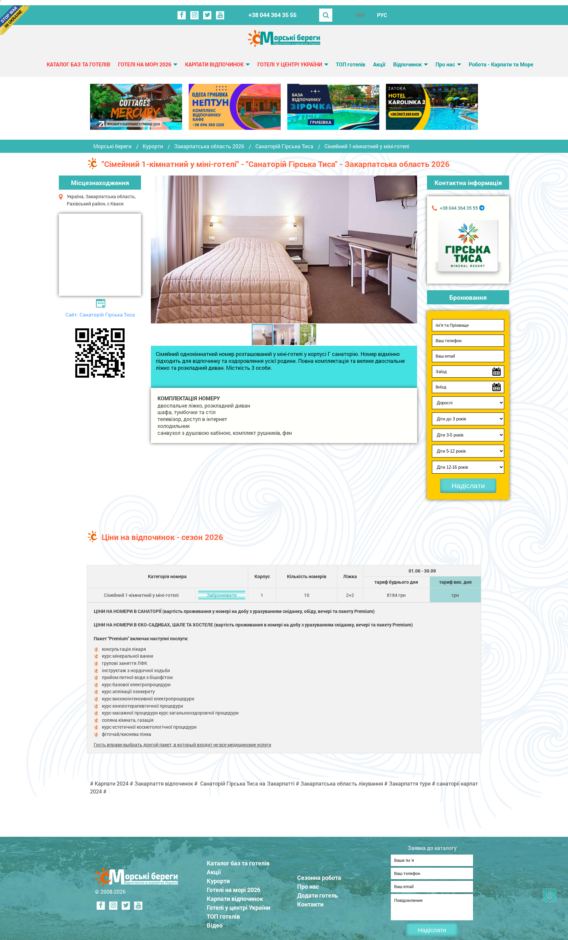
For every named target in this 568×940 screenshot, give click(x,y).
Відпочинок (407, 64)
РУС (382, 15)
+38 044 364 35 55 (272, 15)
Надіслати (468, 485)
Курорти (153, 146)
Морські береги (112, 146)
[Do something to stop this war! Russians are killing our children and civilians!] (15, 20)
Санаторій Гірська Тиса (284, 146)
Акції (379, 64)
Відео (215, 925)
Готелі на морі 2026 (144, 64)
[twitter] (207, 15)
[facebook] (182, 15)
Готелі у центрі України (289, 64)
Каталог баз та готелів (78, 64)
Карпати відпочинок (214, 64)
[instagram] (194, 15)
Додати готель (317, 895)
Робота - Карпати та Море (501, 64)
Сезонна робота (319, 877)
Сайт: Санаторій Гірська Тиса (100, 314)
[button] (411, 249)
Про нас (445, 64)
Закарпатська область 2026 (209, 146)
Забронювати (222, 595)
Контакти (310, 904)
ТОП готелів (350, 64)
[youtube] (220, 15)
